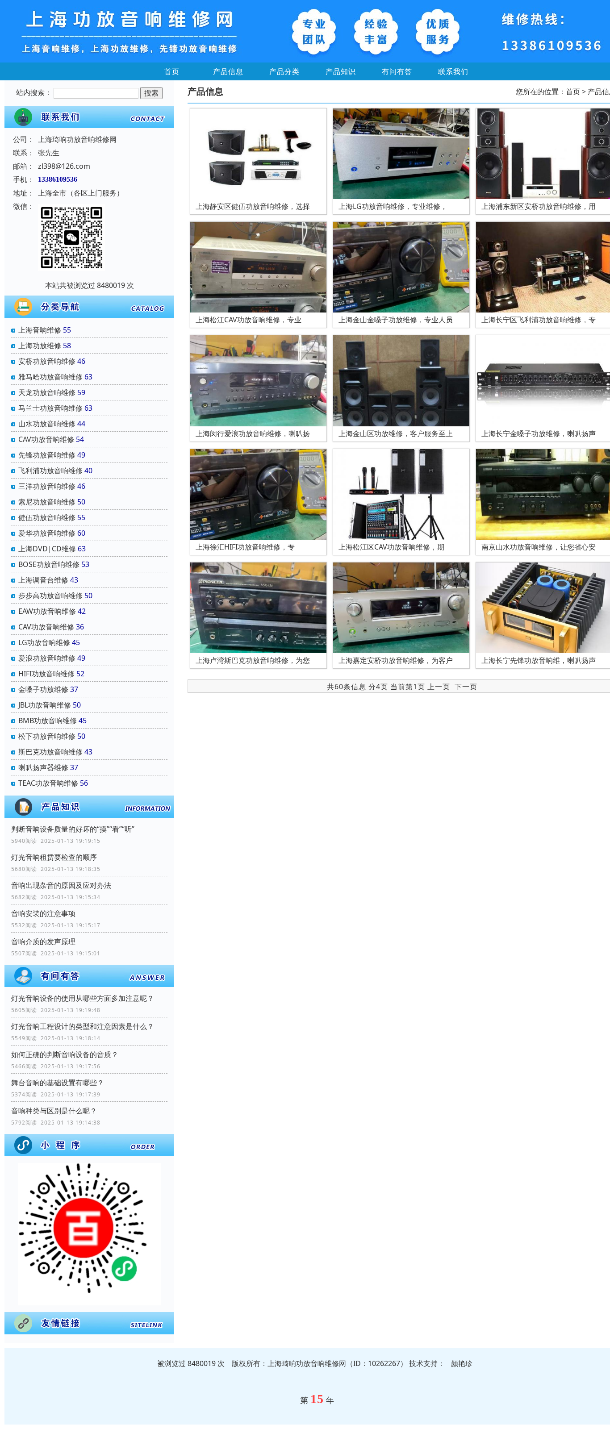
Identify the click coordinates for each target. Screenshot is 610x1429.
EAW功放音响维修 (47, 611)
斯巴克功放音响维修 (50, 752)
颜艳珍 (461, 1363)
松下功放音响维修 (46, 736)
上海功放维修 (39, 345)
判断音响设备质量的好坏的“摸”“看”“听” (72, 829)
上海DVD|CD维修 (47, 549)
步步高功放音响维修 (50, 595)
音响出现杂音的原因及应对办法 (61, 885)
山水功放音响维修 (46, 424)
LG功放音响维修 (44, 642)
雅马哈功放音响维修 (50, 377)
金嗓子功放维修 (43, 689)
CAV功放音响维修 (46, 439)
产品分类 (284, 71)
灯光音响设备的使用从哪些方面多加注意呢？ (82, 998)
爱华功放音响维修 (46, 533)
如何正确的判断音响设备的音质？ (64, 1054)
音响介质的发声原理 (43, 941)
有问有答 (397, 71)
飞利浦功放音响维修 (50, 470)
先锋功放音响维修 (46, 455)
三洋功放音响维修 (46, 486)
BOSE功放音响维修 (48, 564)
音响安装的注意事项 (43, 913)
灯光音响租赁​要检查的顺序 (54, 857)
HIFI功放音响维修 (46, 674)
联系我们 (453, 71)
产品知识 (341, 71)
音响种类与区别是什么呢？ (54, 1111)
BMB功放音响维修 (47, 720)
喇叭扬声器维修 (43, 767)
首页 (172, 71)
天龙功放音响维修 (46, 392)
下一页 (466, 687)
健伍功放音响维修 (46, 517)
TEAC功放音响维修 (48, 783)
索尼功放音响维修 (46, 502)
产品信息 (228, 71)
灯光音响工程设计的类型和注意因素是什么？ (82, 1026)
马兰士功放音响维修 (50, 408)
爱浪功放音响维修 (46, 658)
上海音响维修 (39, 330)
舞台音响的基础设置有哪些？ (57, 1082)
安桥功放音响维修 (46, 361)
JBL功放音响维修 (44, 705)
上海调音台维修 (43, 580)
